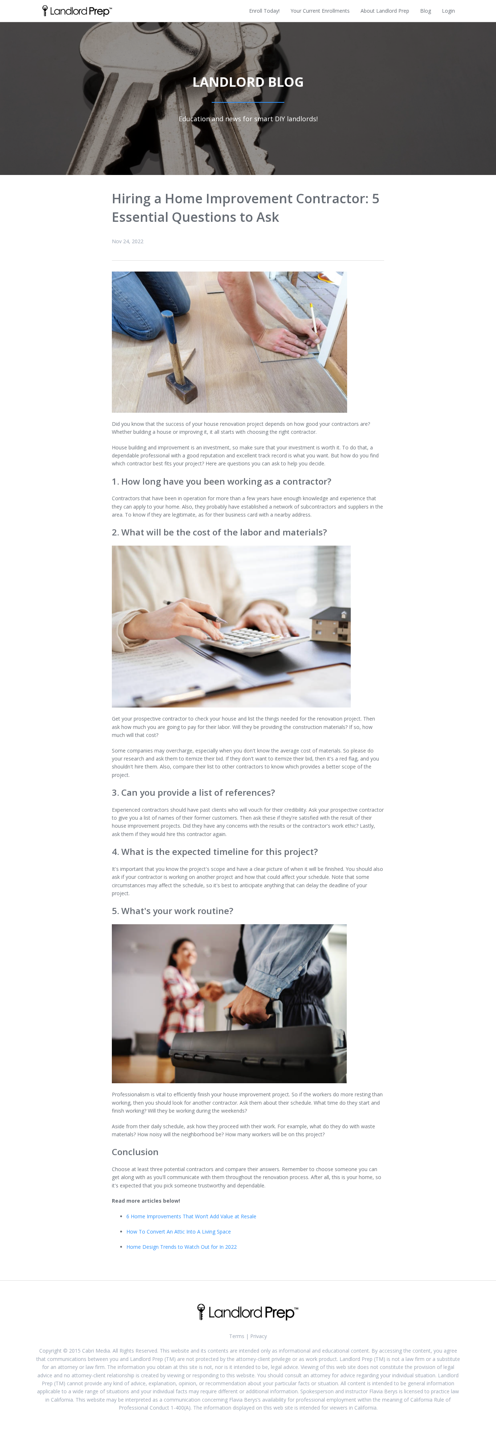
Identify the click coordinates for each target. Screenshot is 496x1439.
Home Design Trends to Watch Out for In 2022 (181, 1246)
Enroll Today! (264, 10)
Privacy (258, 1336)
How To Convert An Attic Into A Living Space (178, 1231)
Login (448, 10)
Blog (425, 10)
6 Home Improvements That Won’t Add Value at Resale (191, 1216)
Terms (236, 1336)
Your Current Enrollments (320, 10)
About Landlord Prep (385, 10)
